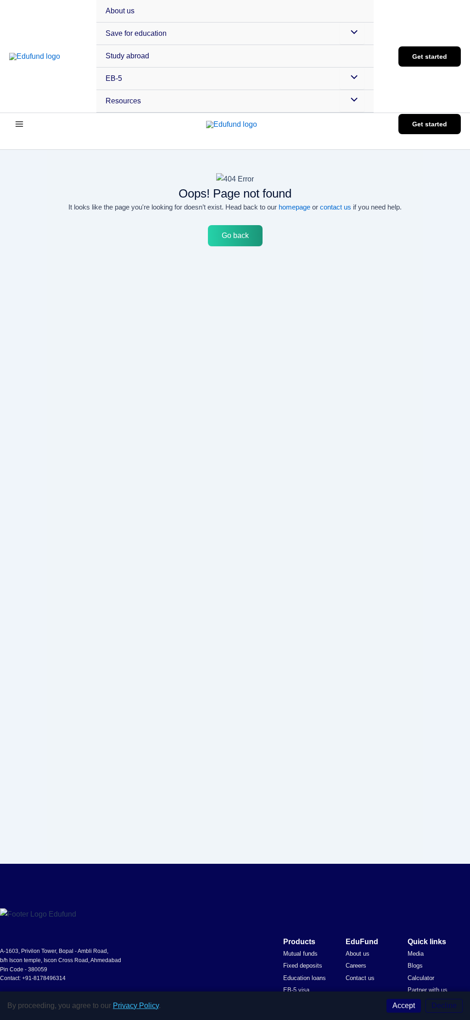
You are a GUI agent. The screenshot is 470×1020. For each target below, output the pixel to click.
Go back (235, 235)
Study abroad (127, 56)
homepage (294, 207)
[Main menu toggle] (19, 124)
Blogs (415, 965)
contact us (335, 207)
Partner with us (428, 989)
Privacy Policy (136, 1005)
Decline (444, 1005)
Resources (123, 101)
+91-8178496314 (44, 978)
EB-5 (114, 78)
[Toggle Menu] (352, 33)
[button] (429, 56)
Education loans (304, 978)
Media (416, 953)
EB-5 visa (296, 989)
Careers (356, 965)
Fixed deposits (302, 965)
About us (120, 11)
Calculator (421, 978)
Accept (403, 1005)
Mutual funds (300, 953)
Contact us (360, 978)
